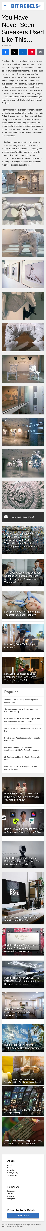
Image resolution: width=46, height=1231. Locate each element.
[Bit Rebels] (24, 8)
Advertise (10, 1170)
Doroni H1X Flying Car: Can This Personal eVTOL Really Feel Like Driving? (22, 981)
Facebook (11, 1191)
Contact (10, 1168)
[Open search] (41, 5)
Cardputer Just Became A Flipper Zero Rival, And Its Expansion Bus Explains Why (23, 1142)
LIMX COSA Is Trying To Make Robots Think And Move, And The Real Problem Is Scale (22, 861)
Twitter (10, 1194)
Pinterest (10, 1196)
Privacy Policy (12, 1173)
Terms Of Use (12, 1175)
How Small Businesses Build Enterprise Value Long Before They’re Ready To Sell (20, 677)
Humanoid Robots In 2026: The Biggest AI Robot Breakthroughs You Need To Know (21, 796)
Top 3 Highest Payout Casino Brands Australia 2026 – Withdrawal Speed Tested (22, 1080)
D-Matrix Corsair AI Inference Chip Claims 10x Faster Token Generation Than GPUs (22, 948)
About (9, 1165)
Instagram (11, 1199)
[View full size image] (23, 182)
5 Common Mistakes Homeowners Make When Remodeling (18, 1012)
